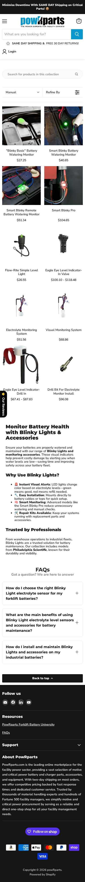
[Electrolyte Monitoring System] (21, 305)
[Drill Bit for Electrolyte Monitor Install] (63, 364)
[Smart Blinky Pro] (63, 185)
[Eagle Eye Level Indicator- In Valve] (63, 245)
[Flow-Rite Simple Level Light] (21, 245)
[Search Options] (78, 74)
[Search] (77, 34)
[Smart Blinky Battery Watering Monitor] (63, 125)
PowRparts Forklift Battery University (28, 724)
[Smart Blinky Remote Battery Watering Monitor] (21, 185)
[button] (22, 92)
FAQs (6, 733)
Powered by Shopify (43, 875)
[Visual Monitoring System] (63, 305)
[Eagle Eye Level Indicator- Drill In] (21, 364)
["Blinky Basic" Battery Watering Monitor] (21, 125)
